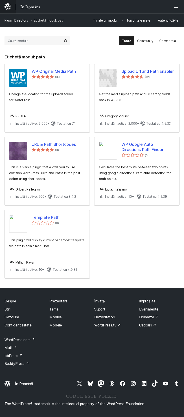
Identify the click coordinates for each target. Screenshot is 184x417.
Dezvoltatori (104, 317)
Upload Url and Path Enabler (147, 71)
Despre (10, 301)
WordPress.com (19, 339)
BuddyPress (16, 363)
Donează (149, 317)
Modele (55, 325)
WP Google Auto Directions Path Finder (142, 147)
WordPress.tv (107, 325)
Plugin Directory (16, 20)
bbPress (13, 355)
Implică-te (147, 301)
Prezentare (58, 301)
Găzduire (11, 317)
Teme (54, 309)
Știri (7, 309)
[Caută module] (65, 40)
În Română (24, 384)
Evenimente (148, 309)
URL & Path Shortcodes (54, 144)
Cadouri (147, 325)
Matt (10, 347)
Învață (99, 301)
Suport (99, 309)
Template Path (45, 217)
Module (55, 317)
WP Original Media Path (54, 71)
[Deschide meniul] (177, 6)
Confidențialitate (18, 325)
